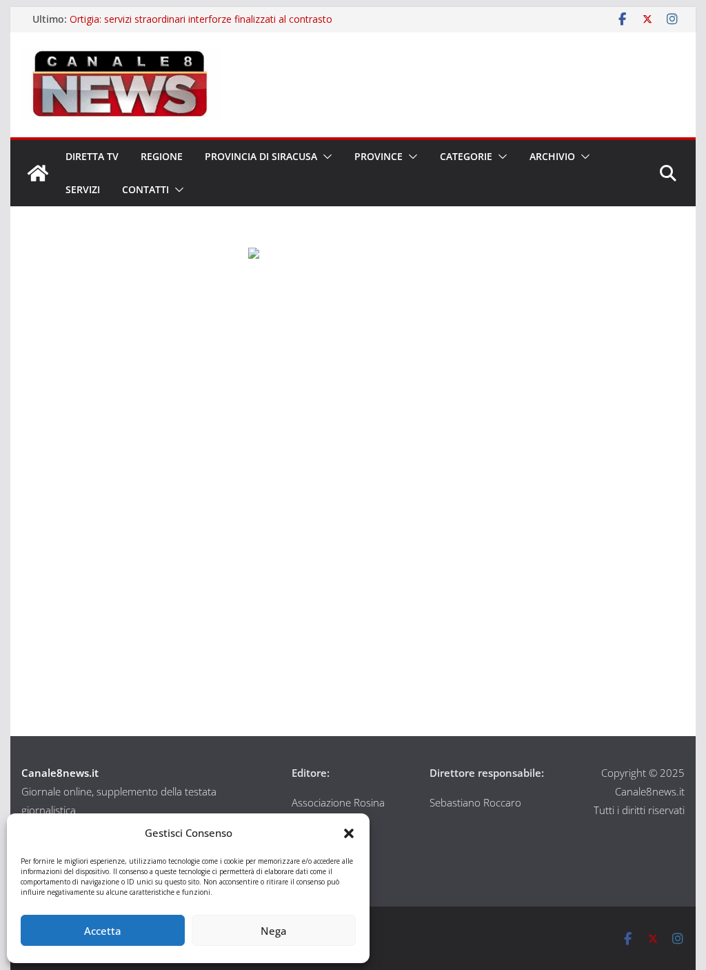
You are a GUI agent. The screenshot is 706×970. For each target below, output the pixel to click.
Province (378, 156)
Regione (162, 156)
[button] (349, 833)
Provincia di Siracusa (261, 156)
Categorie (466, 156)
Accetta (102, 931)
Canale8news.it (60, 773)
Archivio (552, 156)
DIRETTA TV (92, 156)
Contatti (145, 189)
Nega (274, 931)
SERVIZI (82, 189)
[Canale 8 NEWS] (37, 173)
